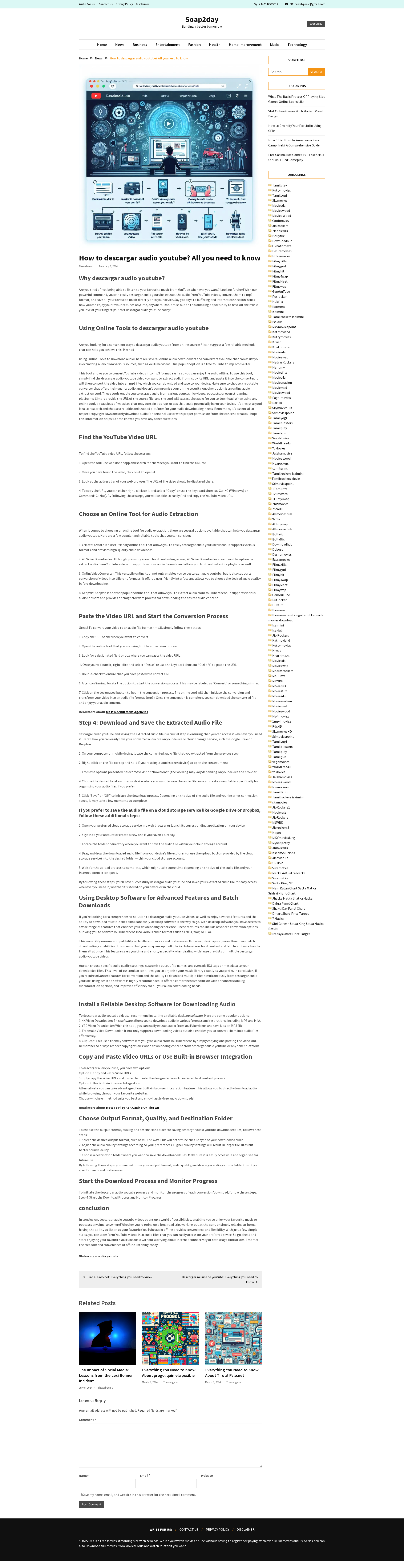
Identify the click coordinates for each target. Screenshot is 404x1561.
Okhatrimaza (281, 246)
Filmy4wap (280, 276)
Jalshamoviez (282, 453)
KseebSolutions (283, 853)
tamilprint (280, 468)
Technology (297, 44)
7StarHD (278, 509)
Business (140, 44)
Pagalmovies (281, 398)
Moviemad (279, 387)
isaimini (278, 312)
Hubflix (277, 301)
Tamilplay (279, 185)
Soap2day (202, 19)
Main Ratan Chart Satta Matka (294, 888)
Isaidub (277, 322)
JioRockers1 (281, 807)
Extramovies (281, 256)
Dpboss (277, 549)
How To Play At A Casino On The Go (132, 1107)
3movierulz (280, 848)
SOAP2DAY (86, 1541)
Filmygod (279, 266)
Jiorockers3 (280, 827)
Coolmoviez (281, 221)
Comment (87, 1420)
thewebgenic (86, 266)
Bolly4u (277, 534)
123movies (280, 494)
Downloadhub (282, 241)
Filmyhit (278, 271)
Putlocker (279, 296)
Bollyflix (278, 236)
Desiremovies (282, 251)
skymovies (279, 802)
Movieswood (281, 210)
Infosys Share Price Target (291, 934)
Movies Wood (281, 215)
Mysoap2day (281, 843)
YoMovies (278, 448)
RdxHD (277, 403)
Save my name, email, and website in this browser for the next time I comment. (139, 1495)
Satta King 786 (282, 883)
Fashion (194, 44)
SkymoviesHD (282, 408)
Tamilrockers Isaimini (288, 317)
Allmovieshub (282, 514)
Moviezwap (280, 357)
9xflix (276, 519)
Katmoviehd (281, 332)
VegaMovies (280, 438)
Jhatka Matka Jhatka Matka (292, 898)
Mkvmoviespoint (284, 327)
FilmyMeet (280, 281)
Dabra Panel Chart (285, 903)
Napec (276, 832)
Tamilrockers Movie (286, 478)
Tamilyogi (279, 195)
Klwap (276, 342)
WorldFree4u (281, 443)
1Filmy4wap (281, 499)
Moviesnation (282, 382)
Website (207, 1475)
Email (145, 1475)
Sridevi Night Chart (282, 893)
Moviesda (279, 205)
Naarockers (280, 463)
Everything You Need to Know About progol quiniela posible (168, 1372)
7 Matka (278, 918)
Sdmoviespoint (283, 413)
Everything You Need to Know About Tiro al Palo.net (232, 1372)
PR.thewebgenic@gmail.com (307, 4)
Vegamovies (281, 762)
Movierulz (279, 686)
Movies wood (281, 458)
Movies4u (279, 377)
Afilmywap (280, 524)
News (119, 44)
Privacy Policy (124, 4)
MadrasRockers (283, 362)
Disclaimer (142, 4)
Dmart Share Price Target (290, 913)
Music (274, 44)
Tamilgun (279, 433)
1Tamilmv (279, 489)
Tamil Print (280, 792)
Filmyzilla (279, 261)
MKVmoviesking (283, 837)
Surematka (280, 868)
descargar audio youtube (100, 1256)
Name (84, 1475)
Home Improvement (245, 44)
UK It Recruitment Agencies (127, 712)
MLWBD (277, 681)
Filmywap (279, 286)
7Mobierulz (280, 231)
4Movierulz (280, 858)
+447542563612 (268, 4)
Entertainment (167, 44)
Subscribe (316, 23)
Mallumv (278, 367)
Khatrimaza (281, 347)
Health (215, 44)
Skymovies (279, 200)
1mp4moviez (281, 721)
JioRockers (280, 226)
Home (102, 44)
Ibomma (278, 306)
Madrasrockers (282, 671)
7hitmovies (280, 504)
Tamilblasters (282, 423)
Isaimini (278, 625)
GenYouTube (281, 291)
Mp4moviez (280, 716)
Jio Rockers (280, 635)
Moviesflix (279, 372)
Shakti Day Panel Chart (288, 908)
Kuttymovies (281, 190)
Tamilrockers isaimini (287, 473)
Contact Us (106, 4)
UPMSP (277, 863)
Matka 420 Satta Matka (288, 873)
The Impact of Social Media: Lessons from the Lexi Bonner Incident (106, 1375)
